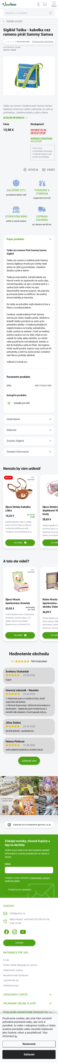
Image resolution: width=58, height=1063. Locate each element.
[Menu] (54, 4)
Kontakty (19, 943)
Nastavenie (29, 1044)
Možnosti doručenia (41, 139)
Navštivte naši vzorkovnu (15, 975)
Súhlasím (29, 1054)
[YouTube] (23, 931)
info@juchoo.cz (17, 913)
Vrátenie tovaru (11, 985)
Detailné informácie (13, 117)
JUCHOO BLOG (11, 980)
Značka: (9, 50)
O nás (6, 960)
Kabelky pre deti (22, 403)
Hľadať (51, 13)
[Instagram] (14, 931)
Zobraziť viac (29, 760)
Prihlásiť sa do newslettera (19, 890)
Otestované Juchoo (13, 970)
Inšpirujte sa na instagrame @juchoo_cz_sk (32, 825)
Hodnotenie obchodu (29, 653)
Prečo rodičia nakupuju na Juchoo (20, 965)
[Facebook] (6, 931)
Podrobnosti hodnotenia (42, 41)
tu (16, 1036)
